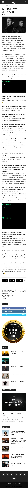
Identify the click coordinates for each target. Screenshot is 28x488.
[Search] (26, 2)
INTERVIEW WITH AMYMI (17, 366)
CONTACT (19, 483)
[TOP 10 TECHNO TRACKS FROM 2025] (14, 402)
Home (3, 5)
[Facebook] (3, 280)
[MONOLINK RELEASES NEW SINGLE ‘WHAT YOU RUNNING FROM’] (5, 433)
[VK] (10, 280)
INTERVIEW (8, 5)
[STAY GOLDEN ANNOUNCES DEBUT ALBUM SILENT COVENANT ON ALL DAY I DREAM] (5, 456)
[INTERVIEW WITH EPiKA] (5, 449)
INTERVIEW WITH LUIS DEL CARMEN (20, 291)
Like (24, 308)
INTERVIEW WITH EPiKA (17, 447)
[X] (6, 280)
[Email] (21, 280)
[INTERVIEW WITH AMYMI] (5, 368)
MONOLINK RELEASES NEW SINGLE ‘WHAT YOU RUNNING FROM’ (18, 433)
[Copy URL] (17, 280)
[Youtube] (14, 478)
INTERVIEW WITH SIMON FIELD (18, 359)
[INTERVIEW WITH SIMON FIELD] (5, 361)
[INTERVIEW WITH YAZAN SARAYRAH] (5, 353)
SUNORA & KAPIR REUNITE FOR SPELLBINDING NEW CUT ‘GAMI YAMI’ (18, 463)
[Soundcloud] (20, 474)
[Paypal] (16, 474)
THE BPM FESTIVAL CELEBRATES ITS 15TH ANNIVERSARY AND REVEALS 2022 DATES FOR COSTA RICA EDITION (8, 294)
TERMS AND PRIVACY (11, 483)
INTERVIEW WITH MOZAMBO (18, 374)
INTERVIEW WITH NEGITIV (17, 381)
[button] (2, 2)
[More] (24, 280)
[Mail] (11, 474)
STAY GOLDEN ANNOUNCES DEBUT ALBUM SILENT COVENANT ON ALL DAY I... (17, 456)
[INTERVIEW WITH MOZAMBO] (5, 376)
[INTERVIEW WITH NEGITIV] (5, 383)
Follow (23, 311)
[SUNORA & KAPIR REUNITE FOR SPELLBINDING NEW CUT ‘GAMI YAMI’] (5, 464)
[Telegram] (13, 280)
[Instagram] (7, 474)
